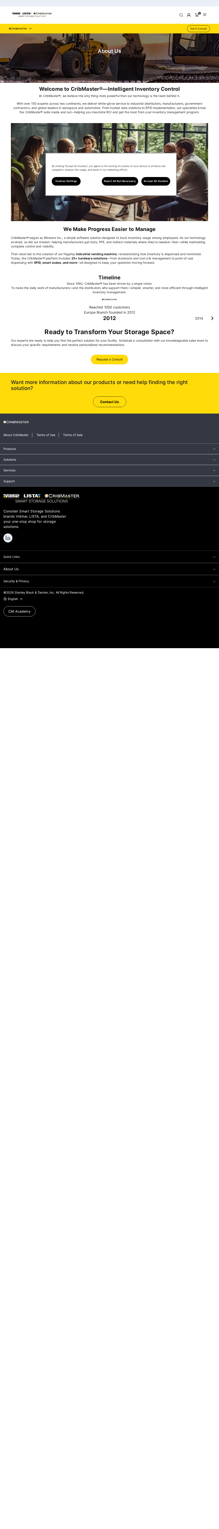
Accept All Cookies (156, 181)
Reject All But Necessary (120, 181)
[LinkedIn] (7, 537)
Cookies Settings (66, 181)
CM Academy (19, 611)
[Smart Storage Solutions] (32, 16)
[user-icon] (189, 15)
